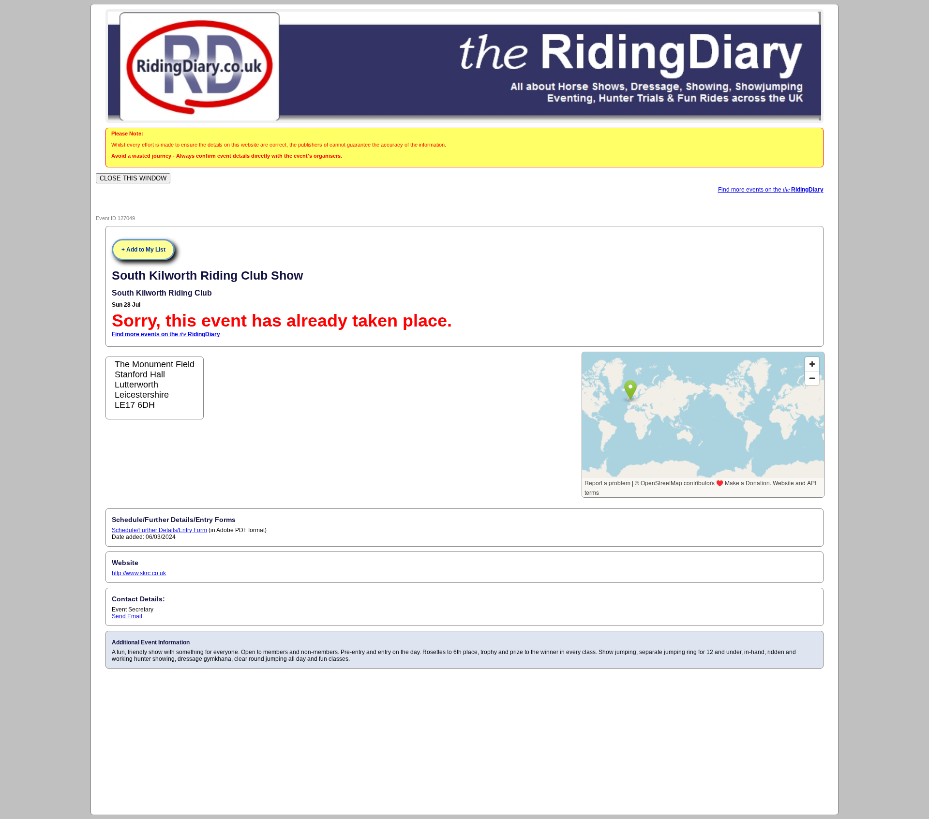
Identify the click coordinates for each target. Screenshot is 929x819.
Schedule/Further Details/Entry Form (159, 530)
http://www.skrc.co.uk (139, 573)
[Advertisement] (464, 741)
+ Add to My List (143, 249)
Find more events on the (771, 189)
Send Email (127, 616)
